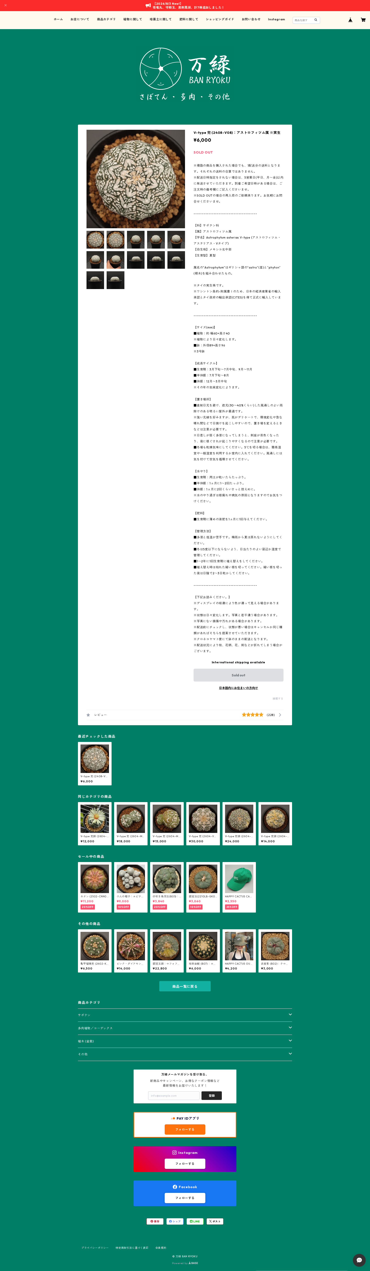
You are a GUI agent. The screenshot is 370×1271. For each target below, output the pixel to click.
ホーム (58, 19)
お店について (80, 19)
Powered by (180, 1263)
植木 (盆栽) (86, 1041)
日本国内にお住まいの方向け (238, 688)
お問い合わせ (251, 19)
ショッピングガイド (220, 19)
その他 (82, 1054)
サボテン (84, 1015)
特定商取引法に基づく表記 (132, 1247)
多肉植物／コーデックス (95, 1028)
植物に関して (132, 19)
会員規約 (160, 1247)
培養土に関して (161, 19)
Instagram (276, 19)
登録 (212, 1096)
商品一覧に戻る (185, 986)
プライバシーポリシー (95, 1247)
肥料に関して (188, 19)
